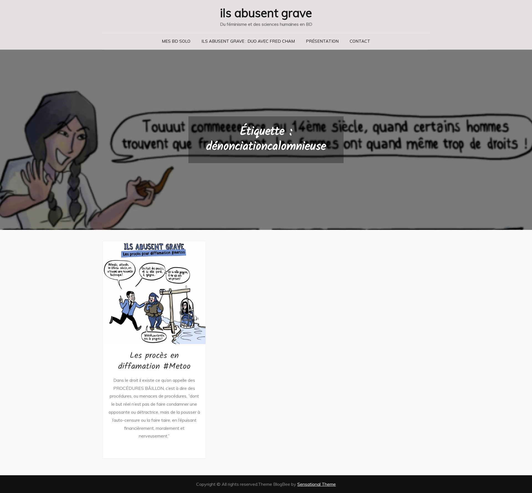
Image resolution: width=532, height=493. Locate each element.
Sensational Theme (316, 484)
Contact (360, 41)
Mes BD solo (176, 41)
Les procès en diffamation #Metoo (154, 361)
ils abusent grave (266, 13)
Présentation (322, 41)
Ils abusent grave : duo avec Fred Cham (248, 41)
